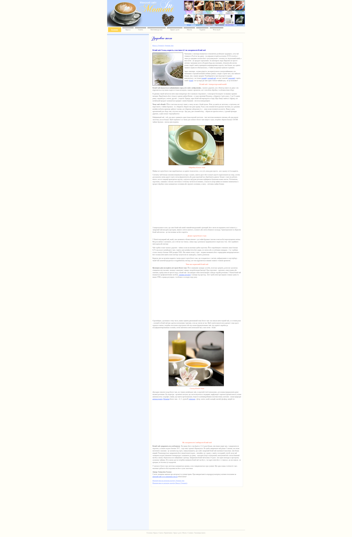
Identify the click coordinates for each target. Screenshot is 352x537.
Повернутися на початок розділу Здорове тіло (168, 480)
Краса (128, 30)
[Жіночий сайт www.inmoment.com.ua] (148, 13)
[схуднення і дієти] (240, 10)
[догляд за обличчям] (189, 10)
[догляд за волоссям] (199, 10)
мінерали (192, 399)
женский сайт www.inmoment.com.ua (165, 477)
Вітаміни (166, 399)
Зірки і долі (174, 30)
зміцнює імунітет (185, 275)
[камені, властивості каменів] (240, 23)
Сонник (190, 533)
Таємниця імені (199, 533)
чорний (203, 78)
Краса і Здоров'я (158, 45)
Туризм (202, 30)
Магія (189, 30)
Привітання (168, 533)
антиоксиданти (157, 399)
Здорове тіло (169, 45)
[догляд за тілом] (209, 10)
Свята (140, 30)
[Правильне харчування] (219, 23)
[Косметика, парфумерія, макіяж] (230, 23)
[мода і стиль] (189, 23)
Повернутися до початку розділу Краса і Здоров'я (169, 483)
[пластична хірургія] (209, 23)
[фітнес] (219, 10)
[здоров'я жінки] (199, 23)
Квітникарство (157, 30)
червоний (231, 78)
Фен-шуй (216, 30)
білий (191, 81)
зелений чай (212, 78)
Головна (114, 30)
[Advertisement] (127, 75)
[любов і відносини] (230, 10)
